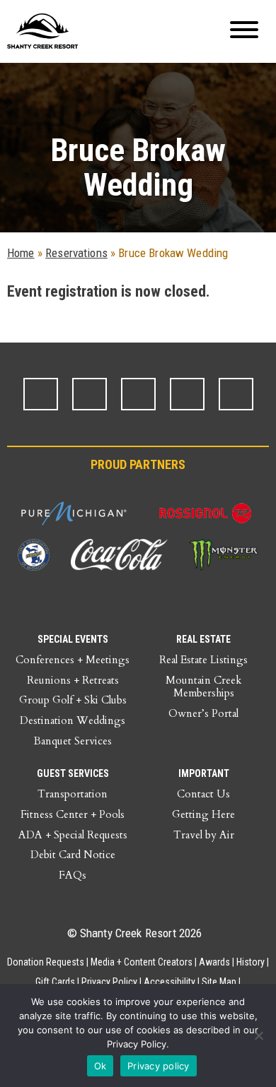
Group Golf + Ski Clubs (73, 700)
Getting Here (203, 814)
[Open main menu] (244, 31)
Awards (214, 962)
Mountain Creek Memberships (203, 687)
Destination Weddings (72, 720)
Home (21, 253)
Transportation (73, 794)
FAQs (72, 875)
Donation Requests (45, 962)
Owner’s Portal (203, 713)
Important (203, 773)
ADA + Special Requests (72, 835)
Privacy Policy (109, 981)
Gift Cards (55, 981)
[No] (258, 1035)
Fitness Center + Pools (73, 814)
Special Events (73, 639)
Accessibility (169, 981)
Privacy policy (158, 1065)
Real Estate (203, 639)
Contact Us (203, 794)
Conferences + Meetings (73, 660)
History (250, 962)
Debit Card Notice (72, 855)
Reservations (76, 253)
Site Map (219, 981)
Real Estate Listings (203, 660)
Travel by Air (203, 835)
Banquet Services (73, 741)
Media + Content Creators (141, 962)
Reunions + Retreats (73, 680)
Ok (100, 1065)
